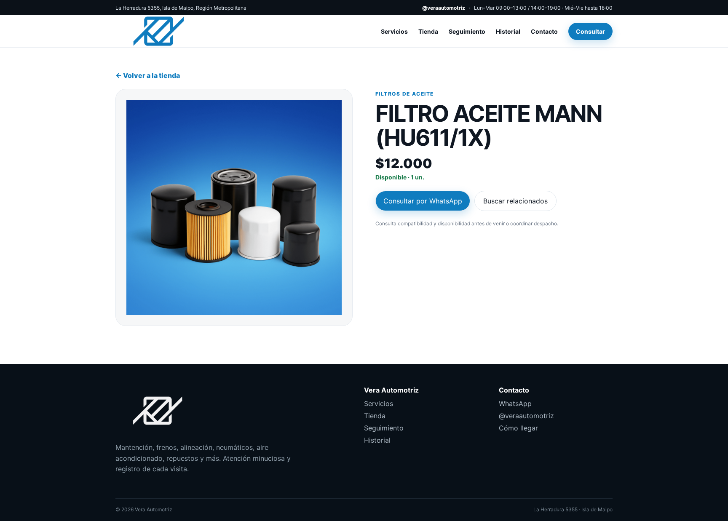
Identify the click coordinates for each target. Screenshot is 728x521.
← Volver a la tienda (147, 75)
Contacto (544, 31)
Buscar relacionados (515, 201)
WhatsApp (515, 403)
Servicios (394, 31)
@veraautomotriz (443, 8)
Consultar (590, 31)
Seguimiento (467, 31)
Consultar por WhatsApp (422, 201)
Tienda (428, 31)
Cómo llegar (518, 428)
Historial (508, 31)
